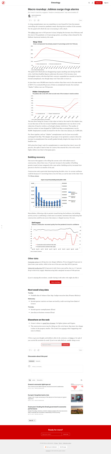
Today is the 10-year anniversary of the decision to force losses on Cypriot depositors (47, 397)
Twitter (71, 338)
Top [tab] (30, 380)
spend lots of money (49, 323)
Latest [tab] (33, 380)
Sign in (106, 2)
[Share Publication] (92, 2)
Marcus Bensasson (36, 15)
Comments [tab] (31, 361)
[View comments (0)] (34, 20)
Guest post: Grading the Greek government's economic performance (47, 408)
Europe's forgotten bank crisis (38, 395)
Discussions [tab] (39, 380)
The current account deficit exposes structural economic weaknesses (46, 386)
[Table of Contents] (2, 226)
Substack (48, 450)
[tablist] (34, 361)
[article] (55, 387)
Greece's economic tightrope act (39, 384)
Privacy (56, 443)
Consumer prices (33, 262)
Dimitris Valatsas (39, 414)
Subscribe (98, 2)
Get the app (63, 447)
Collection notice (67, 443)
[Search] (89, 2)
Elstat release (34, 176)
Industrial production (35, 268)
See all (31, 420)
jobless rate (34, 33)
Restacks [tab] (38, 361)
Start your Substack (51, 447)
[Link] (26, 157)
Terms (60, 443)
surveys (64, 328)
